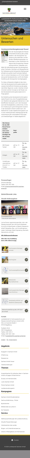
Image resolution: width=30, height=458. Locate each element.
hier (15, 240)
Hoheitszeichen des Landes (9, 425)
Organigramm (13, 340)
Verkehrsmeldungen (6, 364)
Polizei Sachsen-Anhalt (7, 385)
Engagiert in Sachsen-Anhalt (9, 352)
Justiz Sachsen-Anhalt (7, 382)
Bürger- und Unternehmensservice (10, 428)
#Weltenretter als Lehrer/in (8, 407)
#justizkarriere (5, 403)
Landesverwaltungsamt (7, 388)
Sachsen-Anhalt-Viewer (7, 361)
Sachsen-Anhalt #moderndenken (10, 397)
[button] (10, 2)
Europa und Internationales (8, 378)
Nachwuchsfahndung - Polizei (9, 400)
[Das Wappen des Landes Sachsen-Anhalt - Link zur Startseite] (9, 11)
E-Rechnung (4, 355)
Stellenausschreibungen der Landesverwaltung (14, 418)
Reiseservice (4, 358)
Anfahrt (3, 340)
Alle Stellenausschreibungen (9, 235)
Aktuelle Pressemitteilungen (9, 422)
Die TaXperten (5, 410)
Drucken (15, 440)
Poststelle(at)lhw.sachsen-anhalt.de (15, 336)
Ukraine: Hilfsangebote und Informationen (13, 431)
